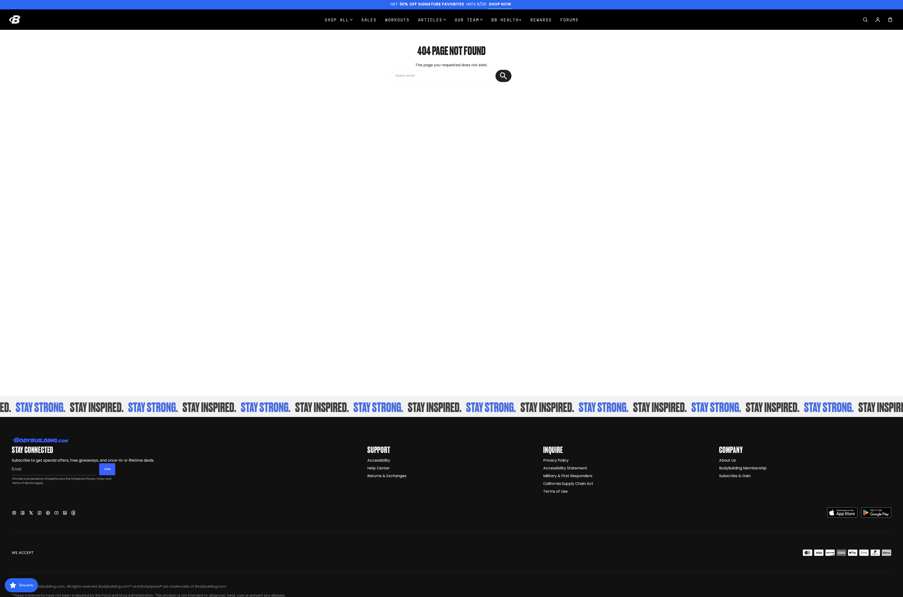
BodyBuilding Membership (743, 468)
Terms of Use (555, 491)
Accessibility (378, 460)
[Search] (865, 19)
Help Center (378, 468)
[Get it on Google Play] (876, 512)
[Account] (877, 19)
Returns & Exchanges (386, 476)
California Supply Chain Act (568, 483)
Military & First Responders (567, 476)
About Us (727, 460)
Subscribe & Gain (735, 476)
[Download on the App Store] (842, 512)
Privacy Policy (95, 479)
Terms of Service (23, 483)
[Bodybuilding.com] (16, 19)
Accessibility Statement (565, 468)
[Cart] (890, 19)
